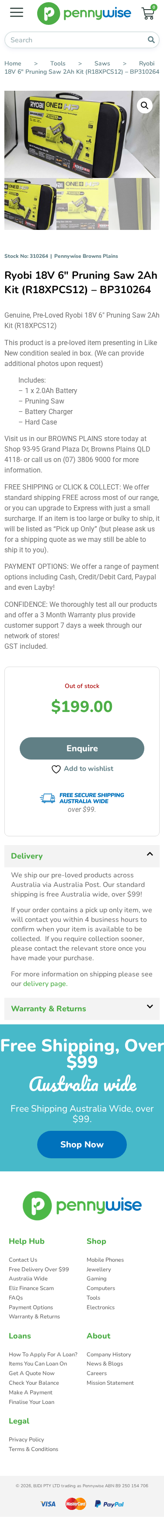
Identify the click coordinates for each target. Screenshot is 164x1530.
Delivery (27, 856)
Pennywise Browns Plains (86, 256)
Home (12, 63)
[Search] (151, 40)
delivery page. (45, 984)
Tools (58, 63)
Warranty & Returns (48, 1008)
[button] (145, 105)
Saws (102, 63)
